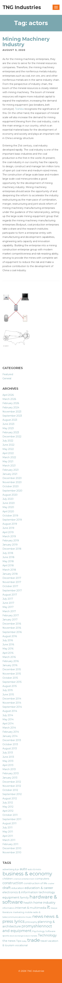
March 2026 (9, 399)
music (28, 917)
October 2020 (10, 486)
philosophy (31, 922)
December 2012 (11, 781)
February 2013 (10, 773)
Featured (7, 374)
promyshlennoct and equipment (27, 928)
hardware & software (29, 899)
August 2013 (9, 748)
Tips (18, 940)
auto (23, 869)
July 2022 (7, 440)
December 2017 (11, 577)
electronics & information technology (28, 892)
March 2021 (9, 465)
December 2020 (12, 478)
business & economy (27, 874)
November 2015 (11, 673)
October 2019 (10, 515)
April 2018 (8, 565)
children (7, 878)
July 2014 (7, 715)
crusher (51, 883)
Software (50, 931)
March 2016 (9, 657)
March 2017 (9, 611)
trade (33, 940)
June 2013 (8, 756)
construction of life (35, 883)
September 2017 (12, 590)
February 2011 (10, 844)
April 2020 (8, 511)
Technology (47, 935)
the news (9, 940)
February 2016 (10, 661)
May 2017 (8, 607)
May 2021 (7, 461)
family (24, 897)
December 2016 (11, 623)
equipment (10, 897)
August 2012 (9, 798)
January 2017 (10, 619)
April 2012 (7, 810)
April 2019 (8, 532)
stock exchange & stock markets (23, 936)
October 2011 (10, 815)
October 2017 (10, 586)
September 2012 (12, 794)
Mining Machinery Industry (26, 42)
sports (5, 935)
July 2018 (7, 553)
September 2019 (12, 519)
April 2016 (7, 652)
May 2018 (8, 561)
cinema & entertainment (23, 879)
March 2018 (9, 569)
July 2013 (7, 752)
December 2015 (11, 669)
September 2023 (12, 415)
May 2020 (8, 507)
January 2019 (10, 544)
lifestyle (54, 908)
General (6, 378)
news (37, 916)
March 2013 (9, 769)
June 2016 (8, 644)
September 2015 (11, 681)
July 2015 (7, 690)
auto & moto (34, 869)
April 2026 (8, 394)
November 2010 (11, 852)
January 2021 (9, 474)
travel (44, 940)
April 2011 (7, 835)
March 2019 (9, 536)
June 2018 (8, 557)
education (17, 888)
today (24, 941)
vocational (21, 945)
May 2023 (8, 428)
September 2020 (12, 490)
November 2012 (11, 785)
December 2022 (11, 436)
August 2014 (9, 711)
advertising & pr (10, 869)
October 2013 (10, 744)
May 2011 (7, 831)
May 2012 (7, 806)
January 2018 (10, 573)
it (48, 907)
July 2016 (7, 640)
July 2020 (8, 498)
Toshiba (19, 108)
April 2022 (8, 453)
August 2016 (9, 636)
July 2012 (7, 802)
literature (7, 912)
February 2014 (10, 731)
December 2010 (11, 848)
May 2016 (7, 648)
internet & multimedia (30, 907)
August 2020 (10, 494)
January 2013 (9, 777)
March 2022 (9, 457)
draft (6, 888)
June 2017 (8, 602)
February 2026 (10, 403)
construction (12, 883)
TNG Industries (21, 7)
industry (49, 902)
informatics (8, 908)
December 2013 (11, 740)
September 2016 (12, 632)
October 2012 (10, 790)
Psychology (38, 931)
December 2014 (11, 698)
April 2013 (7, 765)
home (37, 902)
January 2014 (10, 736)
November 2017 (11, 582)
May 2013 (7, 761)
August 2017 (9, 594)
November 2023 (11, 411)
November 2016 (11, 627)
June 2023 (8, 424)
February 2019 (10, 540)
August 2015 (9, 686)
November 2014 (11, 702)
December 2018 (11, 548)
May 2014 (8, 719)
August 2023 (9, 419)
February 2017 (10, 615)
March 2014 (9, 727)
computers (42, 878)
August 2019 (9, 523)
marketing (18, 912)
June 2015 (8, 694)
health (28, 902)
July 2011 (7, 827)
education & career (39, 888)
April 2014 (8, 723)
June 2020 (8, 503)
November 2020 (12, 482)
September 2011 (11, 819)
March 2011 (8, 840)
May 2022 (8, 449)
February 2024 (10, 407)
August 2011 (9, 823)
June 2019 (8, 527)
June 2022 (8, 444)
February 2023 (10, 432)
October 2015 (10, 677)
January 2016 (9, 665)
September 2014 (12, 706)
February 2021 (10, 469)
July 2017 (7, 598)
